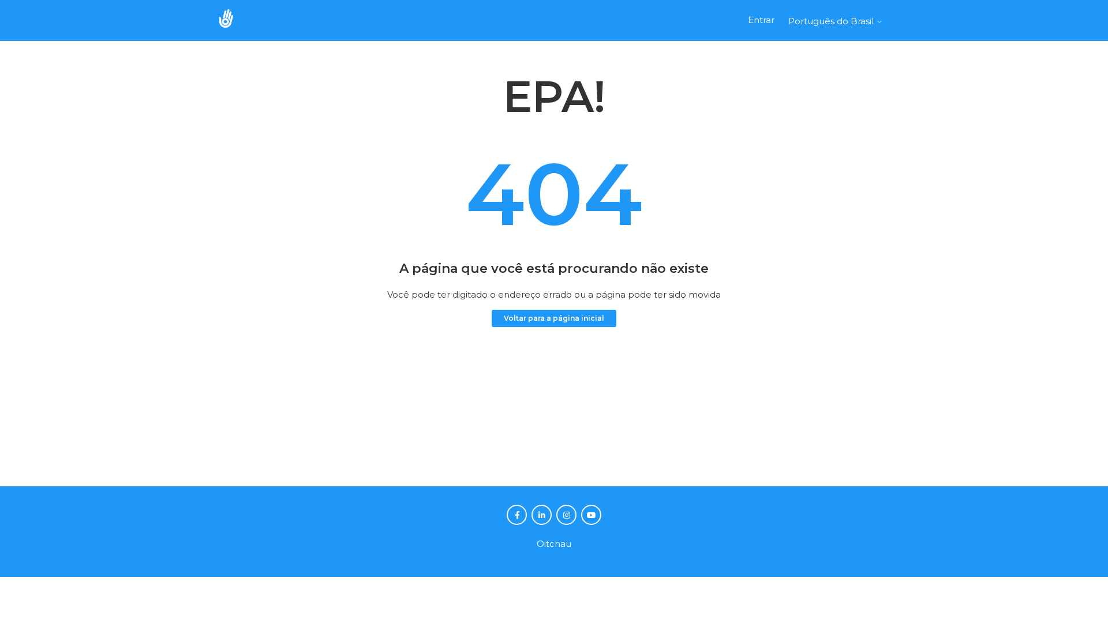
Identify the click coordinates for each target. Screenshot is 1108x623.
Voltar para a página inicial (554, 318)
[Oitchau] (232, 20)
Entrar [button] (761, 19)
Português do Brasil (832, 21)
